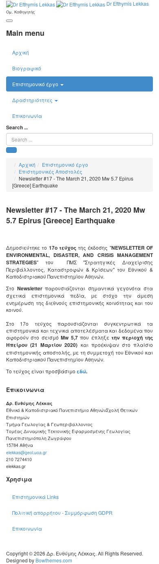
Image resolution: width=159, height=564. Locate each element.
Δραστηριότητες (33, 99)
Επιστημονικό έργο (36, 84)
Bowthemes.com (53, 560)
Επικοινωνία (27, 115)
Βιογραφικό (26, 68)
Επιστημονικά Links (35, 496)
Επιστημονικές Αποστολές (50, 171)
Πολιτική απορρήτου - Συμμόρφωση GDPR (62, 512)
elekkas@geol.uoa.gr (26, 452)
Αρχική (20, 52)
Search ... (17, 127)
